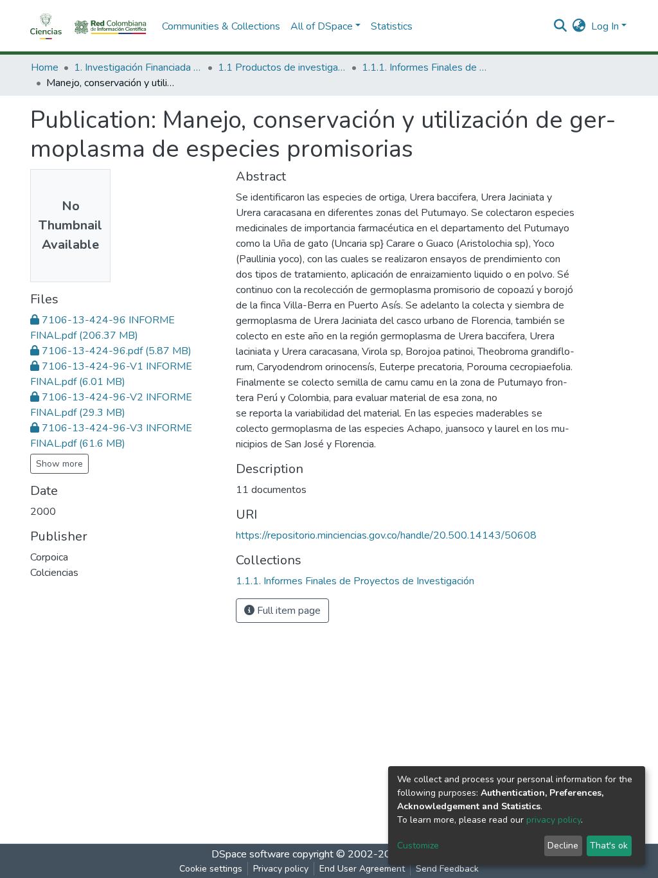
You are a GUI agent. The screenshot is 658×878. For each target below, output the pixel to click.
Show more (59, 464)
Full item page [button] (287, 611)
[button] (579, 26)
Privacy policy (280, 869)
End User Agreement (362, 869)
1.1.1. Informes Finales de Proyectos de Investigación (426, 67)
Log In (605, 26)
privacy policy (553, 820)
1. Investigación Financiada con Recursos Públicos (138, 67)
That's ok (609, 845)
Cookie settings (210, 869)
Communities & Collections (221, 26)
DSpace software (250, 854)
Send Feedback (447, 869)
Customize (418, 845)
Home (44, 67)
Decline (562, 845)
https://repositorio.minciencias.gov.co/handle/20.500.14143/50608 (386, 535)
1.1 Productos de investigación (282, 67)
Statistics (392, 26)
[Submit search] (561, 26)
